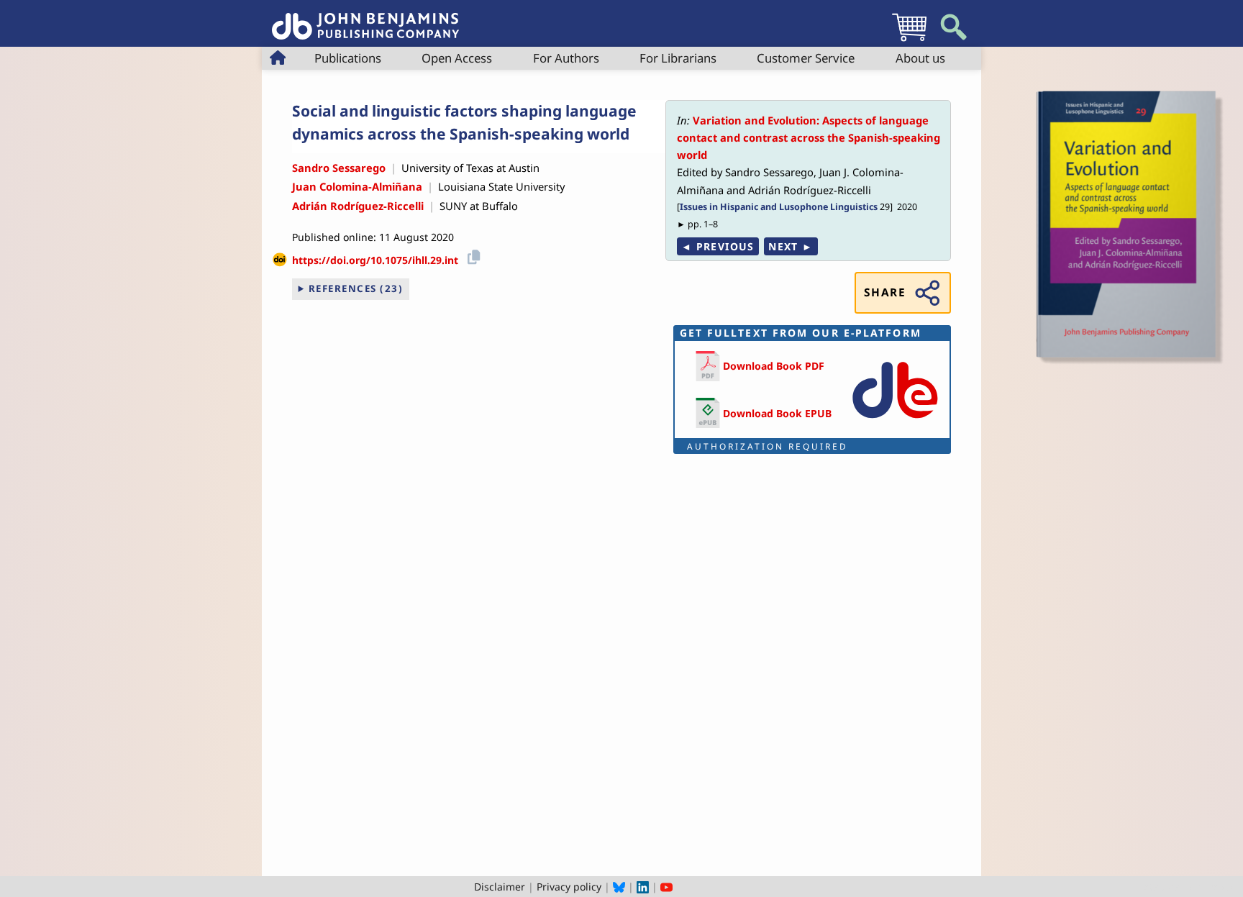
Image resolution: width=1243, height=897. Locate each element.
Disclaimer (499, 886)
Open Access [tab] (457, 58)
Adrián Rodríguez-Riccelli (358, 206)
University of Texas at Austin (470, 167)
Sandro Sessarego (339, 167)
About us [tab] (920, 58)
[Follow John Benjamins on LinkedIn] (643, 886)
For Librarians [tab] (677, 58)
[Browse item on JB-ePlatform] (895, 421)
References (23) (356, 288)
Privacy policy (569, 886)
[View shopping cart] (909, 40)
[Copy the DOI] (471, 255)
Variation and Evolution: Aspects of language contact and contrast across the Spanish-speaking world (808, 138)
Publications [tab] (347, 58)
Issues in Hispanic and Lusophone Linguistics (779, 207)
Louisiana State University (501, 186)
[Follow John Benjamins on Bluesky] (619, 886)
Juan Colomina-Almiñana (357, 186)
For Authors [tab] (566, 58)
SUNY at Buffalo (479, 206)
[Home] (365, 18)
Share (885, 292)
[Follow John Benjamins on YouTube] (666, 886)
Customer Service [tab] (806, 58)
